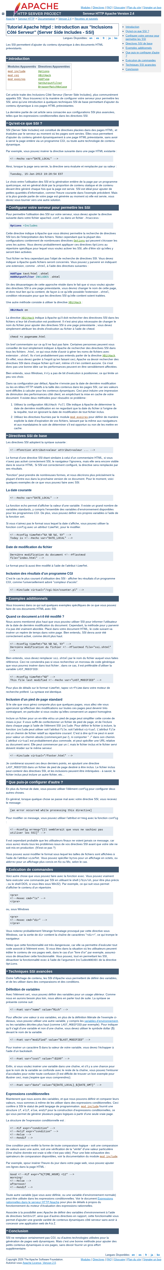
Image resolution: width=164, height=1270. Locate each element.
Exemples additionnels (139, 47)
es (97, 38)
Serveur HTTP (26, 18)
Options (43, 71)
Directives (98, 7)
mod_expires (16, 79)
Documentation (46, 18)
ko (116, 38)
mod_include (16, 71)
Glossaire (119, 7)
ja (109, 38)
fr (103, 38)
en (91, 38)
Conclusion (132, 69)
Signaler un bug (152, 7)
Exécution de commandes (141, 60)
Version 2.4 (64, 18)
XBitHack (44, 75)
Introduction (132, 26)
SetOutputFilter (50, 83)
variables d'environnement (101, 1020)
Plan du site (134, 7)
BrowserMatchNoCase (52, 86)
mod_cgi (13, 75)
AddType (43, 79)
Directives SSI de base (139, 43)
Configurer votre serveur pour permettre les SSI (142, 37)
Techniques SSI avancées (141, 64)
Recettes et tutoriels (86, 18)
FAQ (109, 7)
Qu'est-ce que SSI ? (137, 31)
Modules (86, 7)
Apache (10, 18)
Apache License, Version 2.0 (39, 1262)
